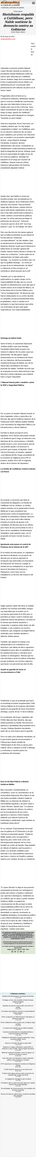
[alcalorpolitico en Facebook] (12, 952)
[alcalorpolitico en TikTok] (24, 952)
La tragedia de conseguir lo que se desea (18, 1079)
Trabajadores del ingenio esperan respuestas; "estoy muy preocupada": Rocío (18, 1038)
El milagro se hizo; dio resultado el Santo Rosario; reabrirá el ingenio (18, 1001)
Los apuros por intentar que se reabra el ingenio (18, 1028)
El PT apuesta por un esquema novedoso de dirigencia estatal (18, 1064)
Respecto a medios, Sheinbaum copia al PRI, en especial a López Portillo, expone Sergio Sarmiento (18, 1048)
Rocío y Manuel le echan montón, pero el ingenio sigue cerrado (18, 1023)
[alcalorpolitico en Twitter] (15, 951)
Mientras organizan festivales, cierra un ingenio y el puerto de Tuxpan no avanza (18, 1053)
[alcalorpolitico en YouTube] (21, 952)
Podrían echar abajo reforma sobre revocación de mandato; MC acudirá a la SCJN (18, 1074)
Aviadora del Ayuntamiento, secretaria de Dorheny (18, 996)
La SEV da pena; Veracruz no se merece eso (18, 1069)
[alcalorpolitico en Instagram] (18, 952)
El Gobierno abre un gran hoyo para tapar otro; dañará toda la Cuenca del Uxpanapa (18, 1083)
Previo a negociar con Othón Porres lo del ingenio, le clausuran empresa (18, 1017)
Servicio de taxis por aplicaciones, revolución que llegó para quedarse (18, 1095)
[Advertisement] (15, 54)
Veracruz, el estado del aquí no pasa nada (18, 1043)
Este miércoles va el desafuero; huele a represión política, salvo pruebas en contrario (18, 1059)
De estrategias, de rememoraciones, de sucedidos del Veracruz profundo (18, 1089)
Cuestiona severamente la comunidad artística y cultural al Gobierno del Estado (18, 1032)
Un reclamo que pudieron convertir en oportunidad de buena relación (18, 1012)
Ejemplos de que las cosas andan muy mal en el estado (18, 1006)
